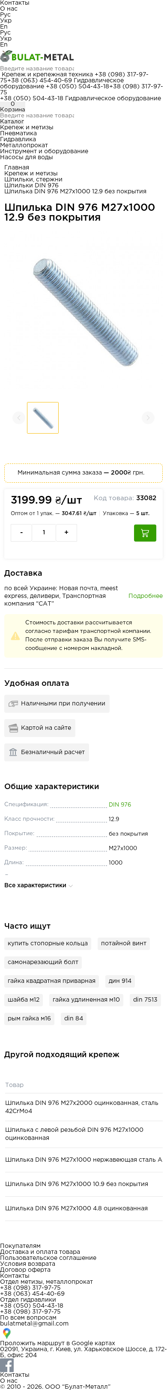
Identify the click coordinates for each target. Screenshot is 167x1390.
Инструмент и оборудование (44, 151)
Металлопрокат (24, 145)
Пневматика (18, 133)
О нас (9, 9)
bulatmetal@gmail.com (34, 1323)
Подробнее (145, 596)
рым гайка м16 (29, 1018)
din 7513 (145, 999)
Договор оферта (25, 1270)
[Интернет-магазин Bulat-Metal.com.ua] (83, 57)
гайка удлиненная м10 (86, 999)
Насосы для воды (26, 157)
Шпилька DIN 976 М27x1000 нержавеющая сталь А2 (85, 1160)
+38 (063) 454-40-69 (39, 80)
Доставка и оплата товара (40, 1252)
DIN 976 (120, 805)
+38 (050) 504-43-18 (77, 86)
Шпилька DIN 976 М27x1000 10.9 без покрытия (76, 1184)
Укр (6, 20)
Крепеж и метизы (27, 127)
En (4, 26)
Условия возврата (27, 1264)
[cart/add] (145, 533)
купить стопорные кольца (48, 943)
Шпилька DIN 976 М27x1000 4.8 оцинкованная (76, 1208)
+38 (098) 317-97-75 (30, 1288)
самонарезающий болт (43, 962)
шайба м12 (23, 999)
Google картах (93, 1343)
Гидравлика (18, 139)
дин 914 (120, 981)
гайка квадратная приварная (51, 981)
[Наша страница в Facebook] (83, 1365)
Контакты (15, 3)
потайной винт (123, 943)
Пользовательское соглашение (48, 1258)
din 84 (73, 1018)
